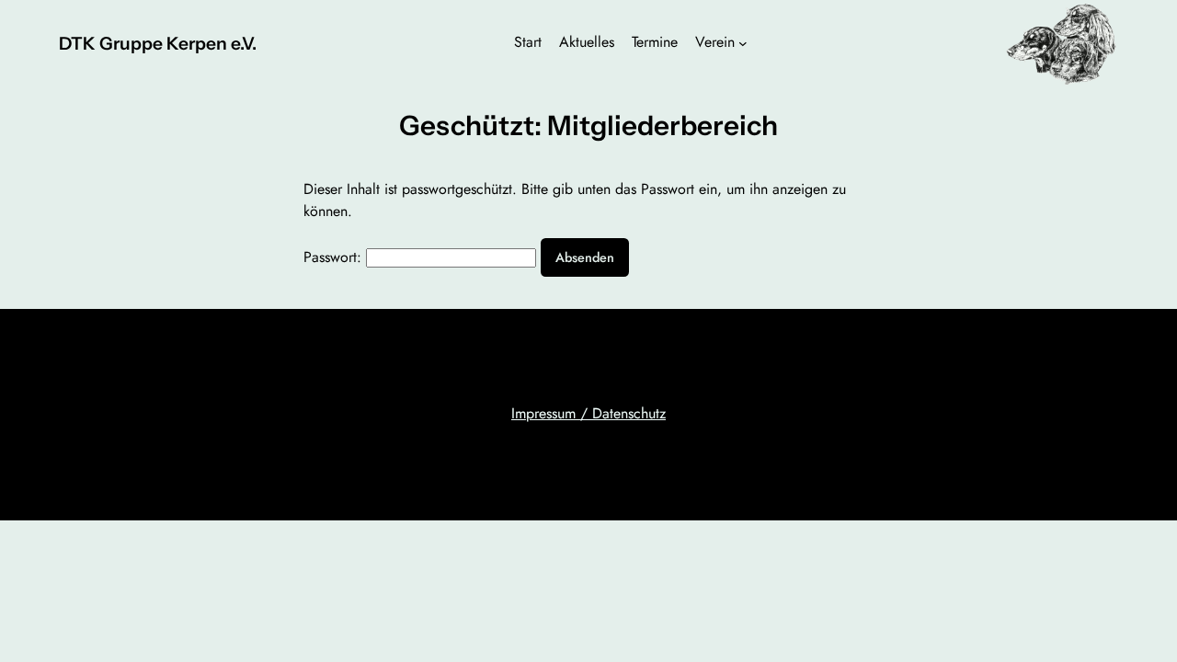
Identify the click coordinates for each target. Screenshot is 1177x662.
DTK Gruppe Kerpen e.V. (158, 43)
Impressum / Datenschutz (588, 413)
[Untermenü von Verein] (743, 43)
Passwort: (334, 257)
